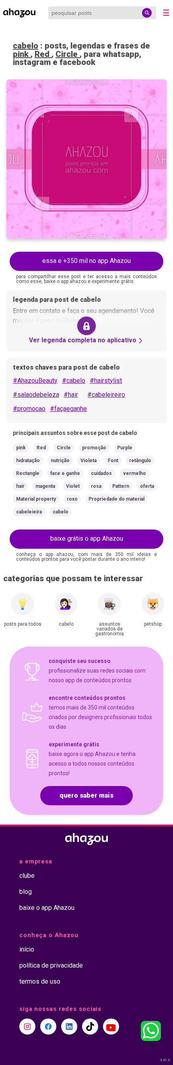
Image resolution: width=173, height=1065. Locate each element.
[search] (147, 13)
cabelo (25, 46)
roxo (72, 499)
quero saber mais (86, 795)
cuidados (101, 473)
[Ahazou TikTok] (90, 1027)
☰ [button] (166, 13)
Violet (73, 486)
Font (113, 460)
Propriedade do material (116, 499)
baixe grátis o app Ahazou (86, 538)
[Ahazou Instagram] (27, 1027)
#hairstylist (106, 380)
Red (43, 54)
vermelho (134, 473)
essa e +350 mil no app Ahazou (86, 261)
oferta (147, 486)
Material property (36, 499)
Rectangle (27, 473)
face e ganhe (65, 473)
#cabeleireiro (106, 394)
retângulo (140, 460)
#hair (71, 394)
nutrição (60, 460)
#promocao (29, 408)
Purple (124, 448)
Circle (68, 54)
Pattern (120, 486)
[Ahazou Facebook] (48, 1027)
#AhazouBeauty (35, 380)
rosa (96, 486)
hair (20, 486)
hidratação (28, 460)
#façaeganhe (68, 408)
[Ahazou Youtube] (111, 1027)
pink (22, 54)
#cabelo (73, 380)
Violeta (88, 460)
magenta (45, 486)
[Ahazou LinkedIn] (69, 1027)
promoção (94, 448)
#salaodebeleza (36, 394)
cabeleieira (29, 512)
